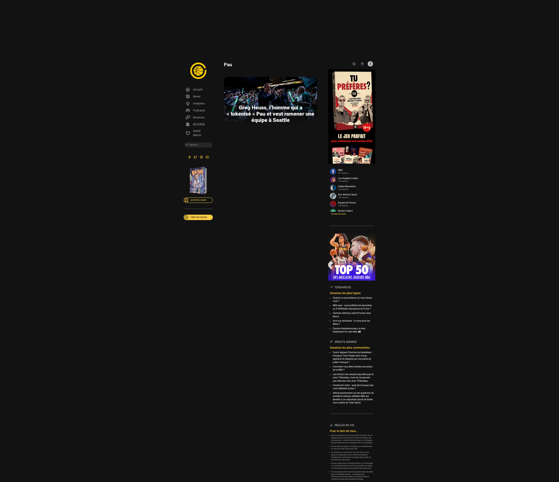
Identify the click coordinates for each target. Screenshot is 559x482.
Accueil (197, 89)
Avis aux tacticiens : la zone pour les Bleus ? (351, 322)
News (196, 96)
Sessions (199, 117)
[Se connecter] (370, 63)
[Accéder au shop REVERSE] (362, 63)
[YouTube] (207, 157)
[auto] (354, 63)
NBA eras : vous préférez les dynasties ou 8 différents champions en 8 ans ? (352, 307)
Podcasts (199, 110)
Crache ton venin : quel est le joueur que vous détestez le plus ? (353, 387)
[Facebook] (189, 157)
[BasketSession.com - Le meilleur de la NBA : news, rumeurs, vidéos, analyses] (198, 70)
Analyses (199, 103)
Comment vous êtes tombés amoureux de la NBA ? (352, 368)
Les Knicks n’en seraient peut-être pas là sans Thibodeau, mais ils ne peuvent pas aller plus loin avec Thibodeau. (353, 377)
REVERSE (199, 124)
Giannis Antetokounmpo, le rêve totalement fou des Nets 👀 (349, 330)
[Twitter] (195, 157)
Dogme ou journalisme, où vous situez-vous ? (353, 299)
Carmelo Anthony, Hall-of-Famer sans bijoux (352, 315)
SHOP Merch (197, 133)
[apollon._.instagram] (201, 157)
